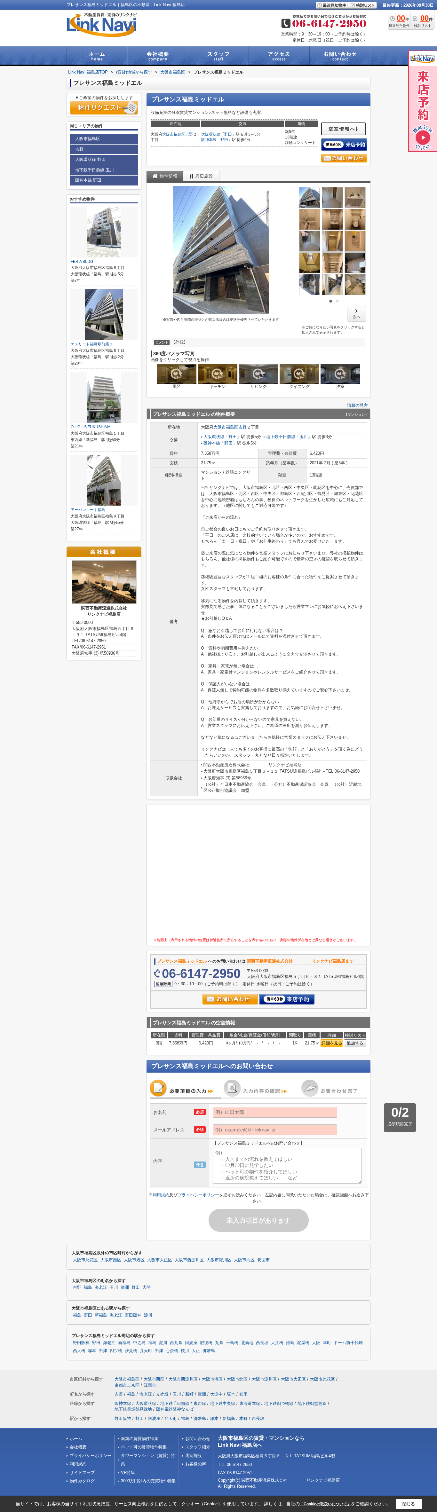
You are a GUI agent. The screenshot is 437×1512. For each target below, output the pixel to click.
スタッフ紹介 (197, 1447)
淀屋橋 (303, 1343)
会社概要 (78, 1447)
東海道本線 (249, 1403)
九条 (219, 1343)
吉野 (189, 134)
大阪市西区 (110, 1260)
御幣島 (209, 1351)
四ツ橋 (116, 1351)
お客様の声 (195, 1463)
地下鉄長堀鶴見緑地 (133, 1409)
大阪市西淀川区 (189, 1260)
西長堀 (262, 1343)
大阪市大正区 (159, 1260)
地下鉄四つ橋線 (278, 1403)
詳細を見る (332, 1043)
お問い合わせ (197, 1438)
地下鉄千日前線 (280, 436)
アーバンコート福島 (88, 510)
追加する (355, 1043)
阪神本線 (209, 140)
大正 (196, 1351)
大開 (146, 1287)
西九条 (176, 1343)
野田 (228, 134)
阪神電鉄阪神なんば (175, 1409)
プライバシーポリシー (198, 1195)
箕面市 (263, 1260)
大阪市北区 (244, 1260)
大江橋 (277, 1343)
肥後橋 (206, 1343)
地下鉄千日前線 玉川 (94, 170)
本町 (327, 1343)
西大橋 (79, 1351)
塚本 (92, 1351)
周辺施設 (193, 1455)
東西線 (200, 1403)
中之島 (139, 1343)
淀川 (148, 1315)
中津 (103, 1351)
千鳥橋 (232, 1343)
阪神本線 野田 (88, 180)
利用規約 (161, 1195)
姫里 (243, 1394)
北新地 (247, 1343)
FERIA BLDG (82, 261)
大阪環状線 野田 (90, 159)
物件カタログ (82, 1480)
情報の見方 (357, 405)
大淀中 (216, 1394)
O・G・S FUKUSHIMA (90, 427)
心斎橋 (172, 1351)
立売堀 (162, 1394)
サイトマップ (82, 1472)
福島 (88, 1287)
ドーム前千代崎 (348, 1343)
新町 (189, 1394)
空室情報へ (342, 128)
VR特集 (128, 1472)
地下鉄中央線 (222, 1403)
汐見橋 (131, 1351)
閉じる (408, 1503)
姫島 (290, 1343)
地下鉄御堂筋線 (312, 1403)
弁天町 (146, 1351)
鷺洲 (125, 1287)
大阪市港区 (134, 1260)
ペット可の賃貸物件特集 (144, 1447)
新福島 (101, 1315)
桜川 (185, 1351)
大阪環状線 (210, 134)
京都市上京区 (127, 1385)
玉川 (303, 436)
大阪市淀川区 (218, 1260)
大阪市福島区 (173, 134)
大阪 (316, 1343)
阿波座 (191, 1343)
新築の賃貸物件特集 (139, 1438)
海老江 (101, 1287)
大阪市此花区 (85, 1260)
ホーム (76, 1438)
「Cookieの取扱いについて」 (325, 1504)
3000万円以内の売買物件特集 (148, 1480)
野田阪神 (133, 1315)
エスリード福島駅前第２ (92, 344)
